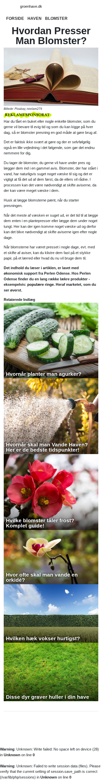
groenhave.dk (31, 6)
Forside (15, 18)
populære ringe (40, 284)
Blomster (56, 18)
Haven (34, 18)
